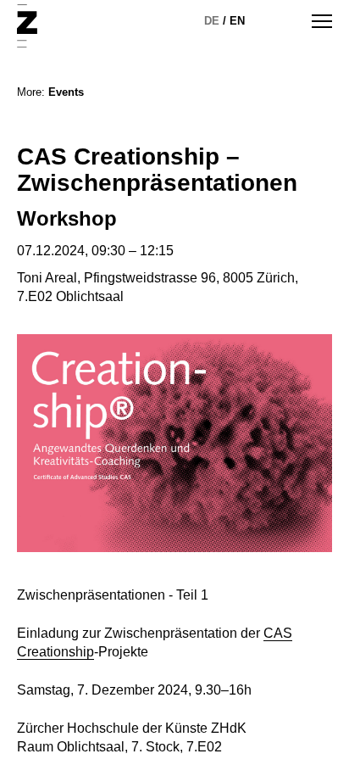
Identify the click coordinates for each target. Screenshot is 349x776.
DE (211, 20)
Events (66, 92)
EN (237, 20)
